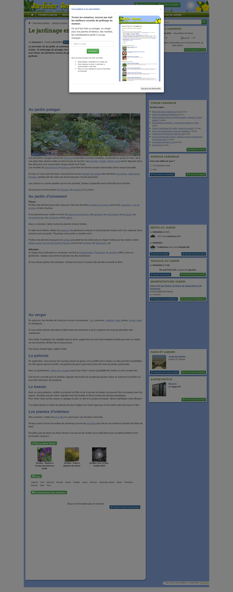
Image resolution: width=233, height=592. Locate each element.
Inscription (92, 51)
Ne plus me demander (151, 88)
